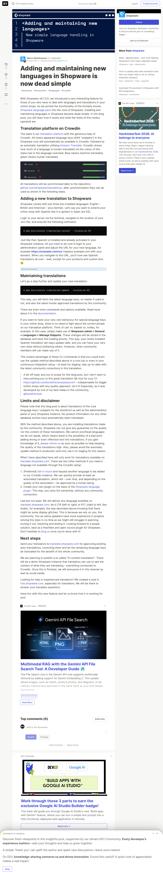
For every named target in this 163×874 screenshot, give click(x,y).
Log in (135, 3)
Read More (27, 702)
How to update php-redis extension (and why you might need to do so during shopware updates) (138, 76)
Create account (150, 3)
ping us (45, 531)
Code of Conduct (56, 745)
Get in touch (44, 471)
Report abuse (72, 745)
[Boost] (6, 94)
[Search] (13, 3)
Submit (31, 737)
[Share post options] (6, 103)
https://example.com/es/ (46, 251)
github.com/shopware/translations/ (41, 187)
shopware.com (62, 61)
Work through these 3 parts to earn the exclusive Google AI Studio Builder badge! (60, 803)
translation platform (51, 133)
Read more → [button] (64, 826)
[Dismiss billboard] (157, 833)
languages (54, 90)
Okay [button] (7, 869)
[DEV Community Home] (5, 3)
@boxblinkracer (32, 393)
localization (40, 90)
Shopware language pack (35, 110)
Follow (139, 22)
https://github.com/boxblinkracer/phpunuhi (49, 382)
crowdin (66, 90)
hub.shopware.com (31, 583)
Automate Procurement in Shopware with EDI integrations (138, 91)
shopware (56, 58)
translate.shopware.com (34, 461)
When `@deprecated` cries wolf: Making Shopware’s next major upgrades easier (138, 61)
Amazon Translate (71, 145)
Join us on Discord (139, 40)
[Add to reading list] (6, 86)
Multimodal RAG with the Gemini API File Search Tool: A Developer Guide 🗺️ (58, 666)
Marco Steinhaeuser (37, 58)
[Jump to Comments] (6, 76)
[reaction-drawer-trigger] (6, 66)
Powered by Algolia (86, 4)
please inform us (50, 443)
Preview (44, 737)
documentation (47, 313)
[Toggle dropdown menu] (105, 606)
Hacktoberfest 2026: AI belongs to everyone (136, 136)
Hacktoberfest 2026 (148, 152)
